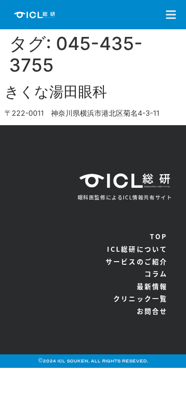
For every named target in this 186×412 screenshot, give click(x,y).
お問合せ (152, 311)
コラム (156, 273)
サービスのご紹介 (137, 261)
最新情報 (152, 286)
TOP (159, 236)
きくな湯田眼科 (56, 91)
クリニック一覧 (140, 298)
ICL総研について (137, 249)
